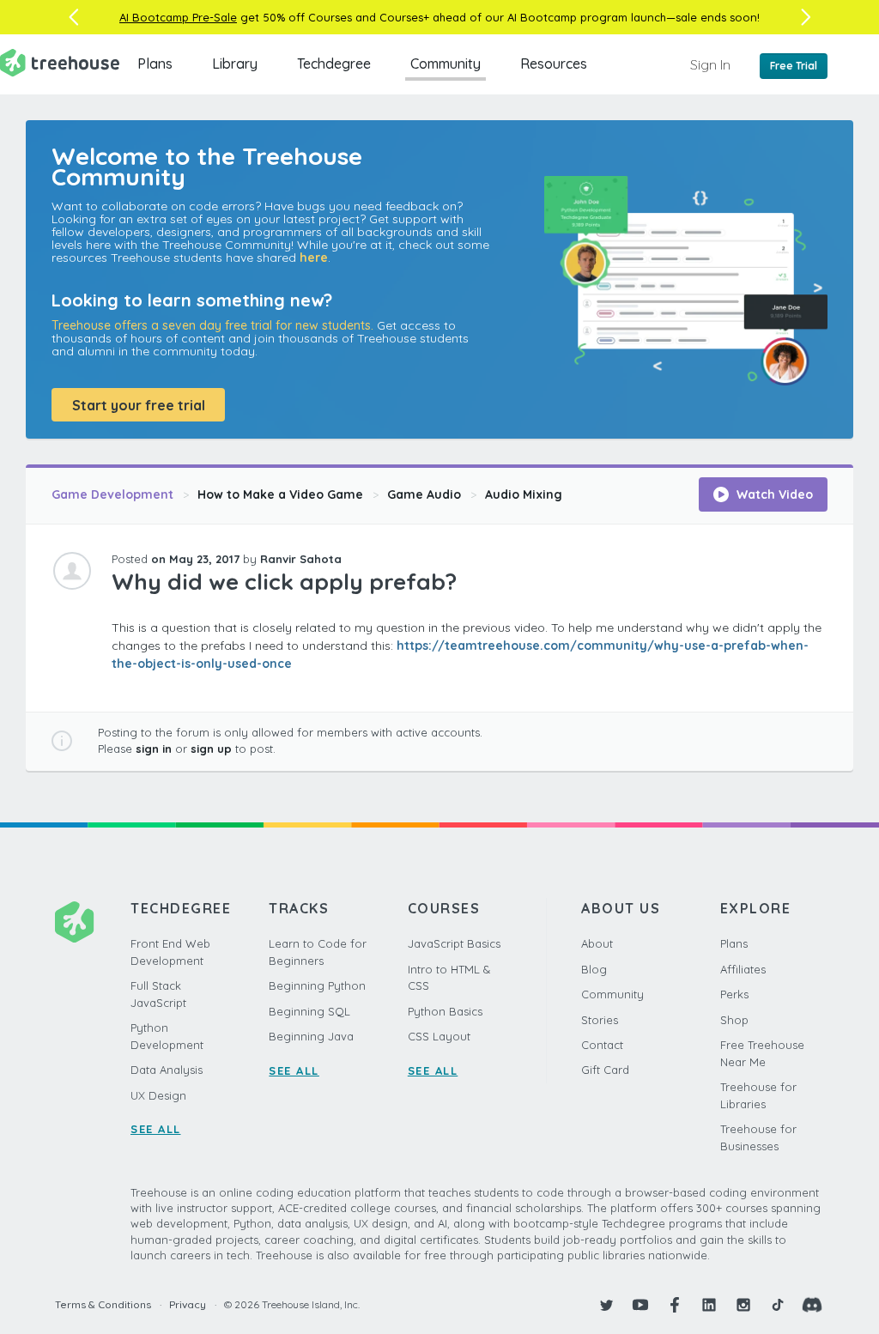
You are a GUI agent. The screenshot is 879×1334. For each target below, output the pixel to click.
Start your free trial (138, 405)
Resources (553, 63)
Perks (734, 994)
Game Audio (424, 494)
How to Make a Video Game (280, 494)
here (314, 257)
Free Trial (793, 65)
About (597, 943)
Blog (594, 969)
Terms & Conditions (103, 1304)
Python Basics (445, 1011)
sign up (211, 748)
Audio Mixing (523, 494)
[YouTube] (640, 1305)
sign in (154, 748)
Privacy (187, 1304)
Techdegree (334, 63)
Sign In (710, 64)
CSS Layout (439, 1036)
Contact (602, 1045)
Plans (155, 63)
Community (445, 63)
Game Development (112, 494)
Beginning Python (317, 985)
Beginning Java (311, 1036)
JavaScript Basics (454, 943)
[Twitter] (606, 1305)
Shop (734, 1020)
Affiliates (743, 969)
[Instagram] (743, 1305)
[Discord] (812, 1305)
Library (235, 63)
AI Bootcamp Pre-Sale (178, 17)
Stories (599, 1020)
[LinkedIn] (709, 1305)
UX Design (158, 1095)
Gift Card (605, 1069)
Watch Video (773, 494)
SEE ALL (155, 1129)
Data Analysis (166, 1069)
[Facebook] (675, 1305)
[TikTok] (778, 1305)
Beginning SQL (309, 1011)
